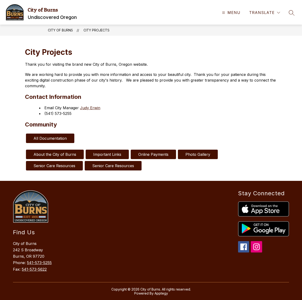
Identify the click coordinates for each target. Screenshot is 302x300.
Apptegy (161, 293)
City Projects (96, 30)
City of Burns (60, 30)
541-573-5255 (39, 262)
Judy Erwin (90, 107)
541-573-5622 (34, 269)
